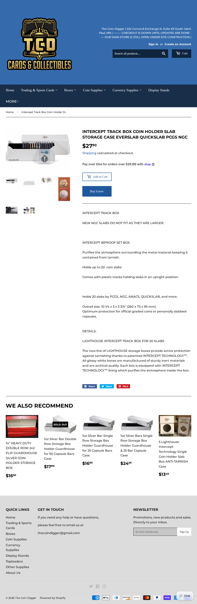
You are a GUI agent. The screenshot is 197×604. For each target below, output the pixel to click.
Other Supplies (17, 567)
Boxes (69, 90)
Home (10, 90)
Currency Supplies (126, 90)
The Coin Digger (25, 597)
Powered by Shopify (52, 597)
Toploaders (14, 561)
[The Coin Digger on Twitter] (91, 587)
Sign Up (184, 531)
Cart (184, 53)
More (11, 101)
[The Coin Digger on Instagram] (104, 587)
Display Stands (158, 90)
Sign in (153, 44)
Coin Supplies (93, 90)
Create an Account (178, 44)
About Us (13, 573)
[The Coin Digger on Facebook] (98, 587)
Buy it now (97, 191)
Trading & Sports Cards (38, 90)
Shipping (89, 153)
